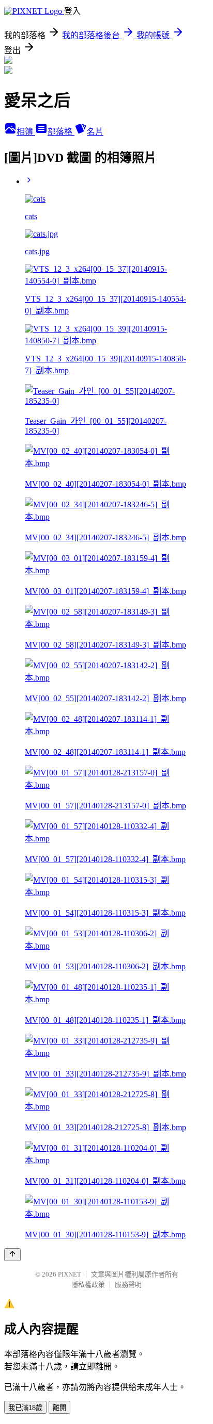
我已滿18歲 (25, 1408)
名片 (95, 131)
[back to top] (12, 1254)
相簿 (26, 131)
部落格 (61, 131)
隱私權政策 (88, 1284)
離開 (59, 1408)
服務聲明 (128, 1284)
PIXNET (69, 1274)
